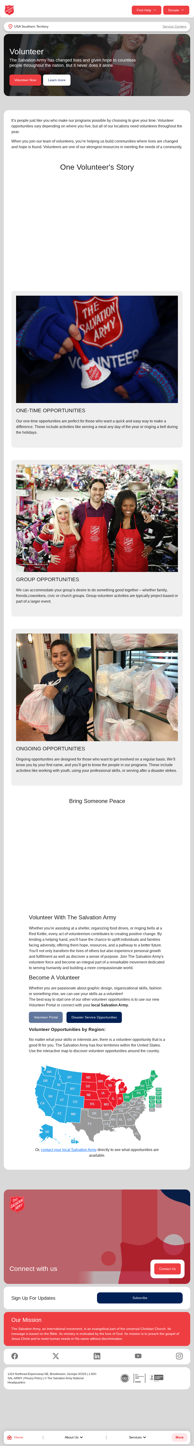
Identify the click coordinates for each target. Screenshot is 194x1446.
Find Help (144, 10)
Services (138, 1437)
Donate (173, 10)
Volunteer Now (25, 80)
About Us (74, 1437)
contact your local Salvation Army (69, 1150)
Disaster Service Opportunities (94, 1017)
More (180, 1437)
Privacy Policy (33, 1378)
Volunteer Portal (46, 1017)
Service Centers (174, 26)
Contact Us (167, 1269)
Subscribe (139, 1298)
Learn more (57, 80)
